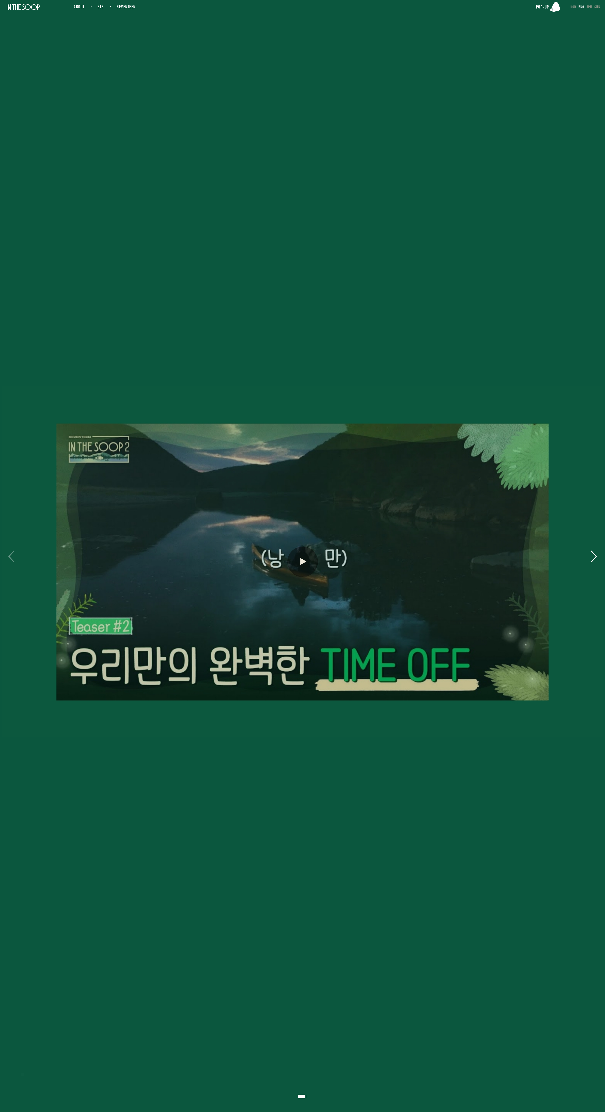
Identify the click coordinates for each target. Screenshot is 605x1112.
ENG (581, 6)
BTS (101, 6)
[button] (593, 556)
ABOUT (79, 6)
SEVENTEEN (126, 6)
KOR (573, 6)
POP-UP (542, 7)
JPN (589, 6)
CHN (597, 6)
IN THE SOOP (23, 7)
